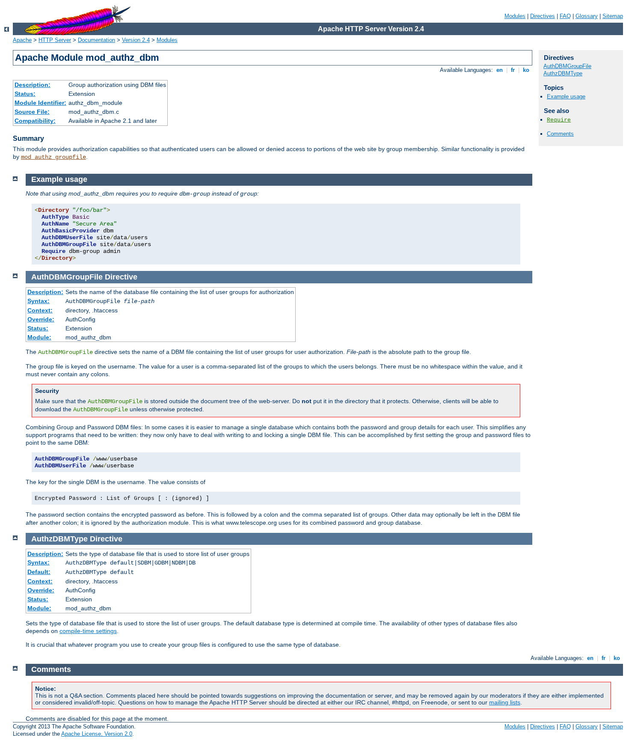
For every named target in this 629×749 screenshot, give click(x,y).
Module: (39, 337)
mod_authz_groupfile (53, 157)
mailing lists (504, 702)
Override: (40, 319)
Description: (32, 84)
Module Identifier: (40, 102)
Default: (38, 571)
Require (559, 120)
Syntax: (38, 300)
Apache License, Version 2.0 (96, 734)
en (499, 70)
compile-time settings (88, 630)
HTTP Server (55, 40)
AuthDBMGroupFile (567, 66)
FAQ (565, 16)
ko (526, 70)
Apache (22, 40)
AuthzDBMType (562, 73)
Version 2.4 (136, 40)
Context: (40, 310)
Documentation (96, 40)
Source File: (32, 111)
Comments (560, 134)
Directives (542, 16)
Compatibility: (35, 120)
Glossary (587, 16)
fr (512, 70)
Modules (514, 16)
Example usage (566, 96)
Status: (25, 93)
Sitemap (612, 16)
